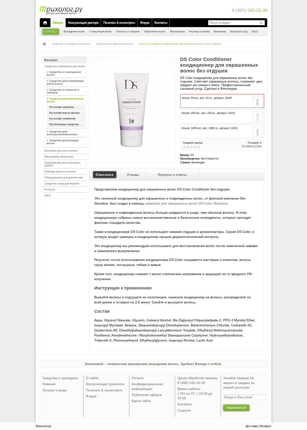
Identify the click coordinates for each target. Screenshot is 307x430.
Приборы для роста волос (60, 171)
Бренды (50, 31)
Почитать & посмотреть (119, 22)
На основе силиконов (62, 118)
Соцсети (184, 410)
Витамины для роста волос (60, 150)
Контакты (160, 22)
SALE (47, 195)
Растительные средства (64, 124)
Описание (105, 175)
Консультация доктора (83, 22)
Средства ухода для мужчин (61, 183)
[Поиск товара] (261, 22)
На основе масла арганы (64, 112)
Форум (144, 22)
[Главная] (45, 22)
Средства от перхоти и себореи (63, 91)
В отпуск (49, 189)
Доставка (252, 426)
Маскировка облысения (58, 156)
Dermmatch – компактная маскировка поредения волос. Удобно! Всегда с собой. (153, 364)
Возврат (266, 426)
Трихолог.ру (43, 426)
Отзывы (133, 175)
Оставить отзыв (251, 145)
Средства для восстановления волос (62, 133)
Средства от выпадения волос (64, 73)
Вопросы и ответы (172, 175)
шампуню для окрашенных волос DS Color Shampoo (186, 203)
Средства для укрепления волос (114, 43)
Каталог (58, 22)
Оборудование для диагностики (63, 177)
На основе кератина (61, 107)
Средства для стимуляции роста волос (65, 82)
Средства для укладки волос (63, 142)
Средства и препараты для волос (71, 43)
